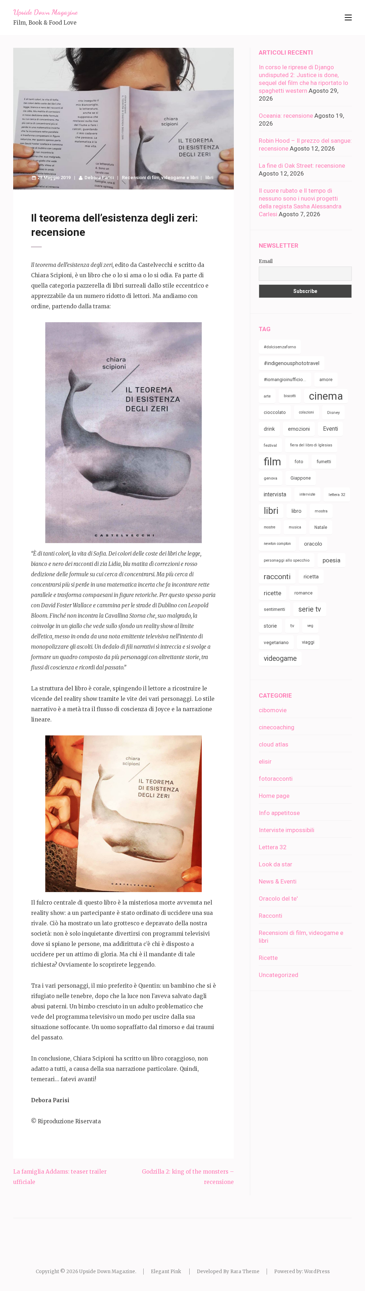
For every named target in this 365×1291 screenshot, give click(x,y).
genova (270, 478)
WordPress (317, 1272)
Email (266, 261)
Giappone (301, 478)
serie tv (309, 609)
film (272, 462)
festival (270, 445)
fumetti (324, 461)
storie (270, 626)
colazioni (306, 412)
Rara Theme (244, 1272)
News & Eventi (278, 881)
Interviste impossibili (286, 830)
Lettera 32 (273, 847)
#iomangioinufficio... (285, 379)
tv (292, 625)
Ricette (268, 957)
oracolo (313, 544)
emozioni (299, 429)
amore (326, 379)
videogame (280, 658)
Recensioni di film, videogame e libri (160, 177)
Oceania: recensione (286, 115)
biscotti (290, 396)
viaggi (308, 642)
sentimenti (274, 609)
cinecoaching (276, 727)
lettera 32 (337, 494)
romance (303, 593)
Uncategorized (278, 974)
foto (298, 461)
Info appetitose (279, 812)
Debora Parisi (99, 177)
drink (269, 429)
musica (295, 527)
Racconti (270, 915)
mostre (270, 527)
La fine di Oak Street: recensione (302, 165)
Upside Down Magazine (45, 12)
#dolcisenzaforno (280, 346)
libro (297, 511)
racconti (277, 576)
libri (209, 177)
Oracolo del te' (278, 898)
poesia (331, 560)
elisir (265, 761)
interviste (307, 494)
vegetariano (276, 642)
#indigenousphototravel (291, 363)
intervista (275, 494)
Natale (320, 527)
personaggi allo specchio (286, 560)
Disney (333, 412)
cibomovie (273, 710)
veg (310, 625)
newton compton (277, 543)
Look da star (275, 864)
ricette (272, 593)
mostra (321, 510)
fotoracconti (276, 778)
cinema (326, 396)
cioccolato (275, 412)
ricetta (311, 576)
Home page (274, 795)
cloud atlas (273, 744)
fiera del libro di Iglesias (311, 445)
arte (267, 396)
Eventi (330, 428)
